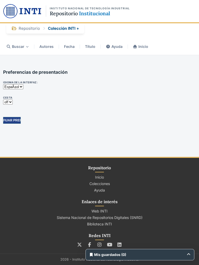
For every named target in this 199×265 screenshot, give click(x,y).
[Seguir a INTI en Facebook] (90, 244)
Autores (46, 46)
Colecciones (99, 183)
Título (90, 46)
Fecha (69, 46)
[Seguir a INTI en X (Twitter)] (80, 244)
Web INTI (99, 211)
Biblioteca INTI (99, 224)
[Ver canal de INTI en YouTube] (109, 244)
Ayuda (117, 46)
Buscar (18, 46)
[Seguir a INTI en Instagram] (100, 244)
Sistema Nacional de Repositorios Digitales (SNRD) (100, 217)
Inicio (143, 46)
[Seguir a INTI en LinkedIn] (120, 244)
